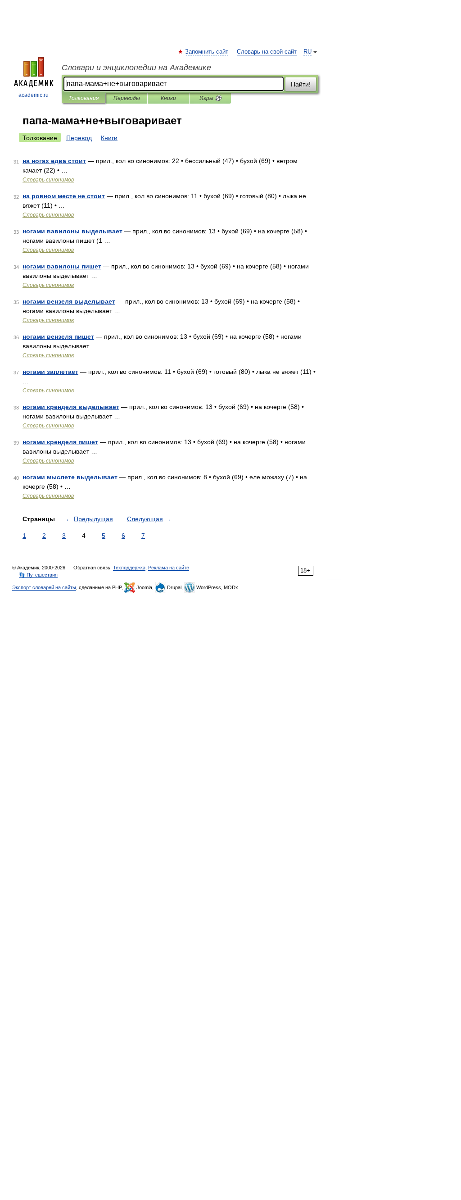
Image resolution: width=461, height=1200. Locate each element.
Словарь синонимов (48, 180)
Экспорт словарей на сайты (44, 587)
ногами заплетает (50, 371)
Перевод (79, 137)
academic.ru (33, 95)
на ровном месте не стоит (64, 196)
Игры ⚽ (210, 98)
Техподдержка (129, 567)
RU (307, 52)
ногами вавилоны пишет (62, 266)
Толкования (83, 98)
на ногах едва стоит (54, 160)
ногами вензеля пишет (58, 336)
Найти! (301, 84)
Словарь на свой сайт (267, 52)
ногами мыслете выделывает (70, 477)
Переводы (126, 98)
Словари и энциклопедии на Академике (136, 67)
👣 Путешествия (38, 574)
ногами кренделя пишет (60, 441)
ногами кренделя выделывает (71, 406)
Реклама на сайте (168, 567)
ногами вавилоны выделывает (72, 231)
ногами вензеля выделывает (69, 301)
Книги (168, 98)
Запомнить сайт (207, 52)
